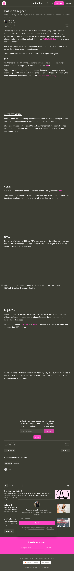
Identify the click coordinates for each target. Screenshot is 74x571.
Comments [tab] (8, 463)
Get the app (46, 563)
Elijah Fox (9, 310)
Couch (7, 186)
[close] (54, 502)
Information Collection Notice (36, 529)
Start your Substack (32, 563)
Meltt (7, 58)
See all (8, 531)
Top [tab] (6, 486)
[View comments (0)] (10, 26)
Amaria (35, 324)
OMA (7, 236)
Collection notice (49, 558)
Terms (41, 558)
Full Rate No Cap (49, 39)
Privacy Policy (50, 529)
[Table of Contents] (2, 285)
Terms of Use (45, 527)
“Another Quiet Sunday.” (47, 76)
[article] (37, 495)
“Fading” (24, 324)
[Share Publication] (52, 3)
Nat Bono (11, 20)
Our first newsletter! (13, 491)
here (47, 66)
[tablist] (12, 463)
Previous (11, 450)
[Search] (48, 3)
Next (64, 450)
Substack (28, 567)
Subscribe (59, 3)
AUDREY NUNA (13, 114)
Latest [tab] (11, 486)
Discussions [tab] (18, 486)
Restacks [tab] (16, 463)
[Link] (1, 58)
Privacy (36, 558)
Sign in (68, 3)
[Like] (6, 26)
